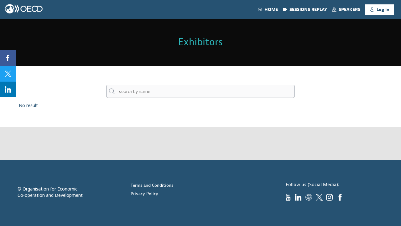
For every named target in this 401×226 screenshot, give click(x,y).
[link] (268, 9)
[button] (379, 9)
